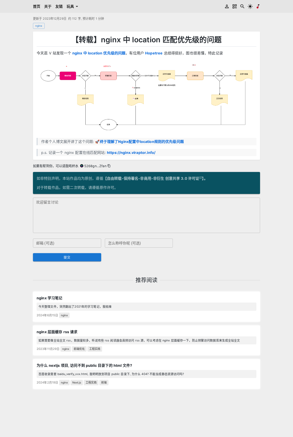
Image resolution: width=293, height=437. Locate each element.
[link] (146, 307)
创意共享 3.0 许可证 (182, 178)
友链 (59, 6)
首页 (37, 6)
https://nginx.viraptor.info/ (131, 152)
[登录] (227, 6)
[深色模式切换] (250, 6)
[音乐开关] (258, 6)
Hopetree (154, 53)
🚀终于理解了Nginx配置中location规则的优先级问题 (139, 141)
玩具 (70, 6)
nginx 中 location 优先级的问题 (98, 53)
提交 (67, 257)
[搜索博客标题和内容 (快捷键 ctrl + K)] (242, 6)
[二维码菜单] (235, 6)
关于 (48, 6)
